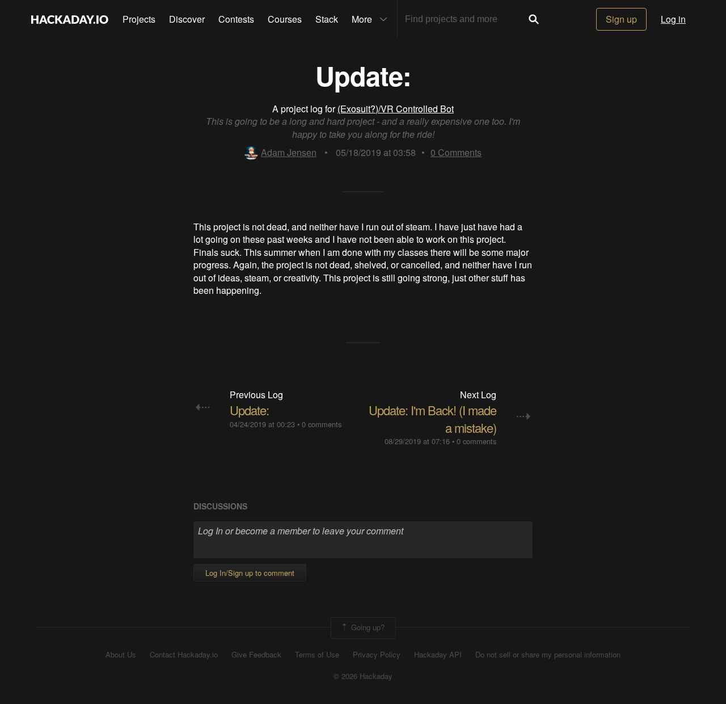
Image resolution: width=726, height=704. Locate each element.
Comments (456, 152)
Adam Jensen (288, 152)
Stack (326, 19)
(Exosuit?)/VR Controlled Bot (395, 108)
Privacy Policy (376, 655)
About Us (120, 655)
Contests (236, 19)
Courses (285, 19)
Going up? (367, 626)
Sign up (621, 19)
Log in (673, 19)
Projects (139, 19)
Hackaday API (438, 655)
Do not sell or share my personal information (548, 655)
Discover (187, 19)
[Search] (533, 19)
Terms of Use (317, 655)
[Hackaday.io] (70, 19)
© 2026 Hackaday (363, 676)
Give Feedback (256, 655)
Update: (249, 410)
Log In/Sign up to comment (249, 572)
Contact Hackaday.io (184, 655)
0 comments (321, 424)
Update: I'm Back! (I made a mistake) (432, 418)
